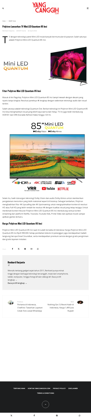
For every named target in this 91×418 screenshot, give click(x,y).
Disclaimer (73, 388)
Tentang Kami (19, 388)
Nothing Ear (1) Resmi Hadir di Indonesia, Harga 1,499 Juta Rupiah (61, 306)
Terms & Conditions (45, 393)
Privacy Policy (59, 388)
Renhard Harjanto (8, 31)
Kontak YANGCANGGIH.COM (39, 388)
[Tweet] (19, 249)
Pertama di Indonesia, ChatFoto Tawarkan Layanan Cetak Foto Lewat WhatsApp (30, 306)
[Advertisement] (45, 354)
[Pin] (25, 249)
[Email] (31, 249)
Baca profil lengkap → (17, 283)
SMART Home (21, 31)
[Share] (12, 249)
